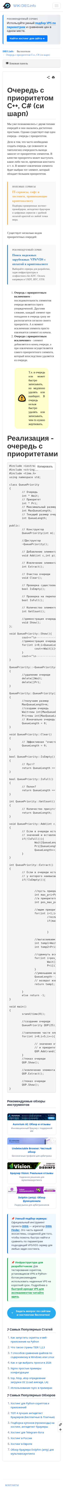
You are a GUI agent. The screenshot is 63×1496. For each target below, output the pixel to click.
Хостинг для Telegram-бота (27, 1432)
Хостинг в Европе (21, 1444)
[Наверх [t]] (60, 1429)
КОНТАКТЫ (12, 1485)
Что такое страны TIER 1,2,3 (28, 1347)
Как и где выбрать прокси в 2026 (31, 1362)
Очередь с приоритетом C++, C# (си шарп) (28, 54)
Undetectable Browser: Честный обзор (31, 1150)
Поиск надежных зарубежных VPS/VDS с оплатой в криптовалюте (30, 259)
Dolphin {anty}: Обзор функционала (31, 1199)
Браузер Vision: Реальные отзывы (31, 1173)
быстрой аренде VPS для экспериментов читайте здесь (27, 1292)
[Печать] (53, 77)
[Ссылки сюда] (60, 1424)
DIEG (25, 1226)
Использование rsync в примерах (31, 1387)
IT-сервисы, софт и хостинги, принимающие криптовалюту (29, 196)
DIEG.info (8, 51)
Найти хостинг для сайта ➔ (27, 38)
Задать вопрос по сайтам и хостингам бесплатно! (33, 1312)
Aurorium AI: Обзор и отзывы (32, 1124)
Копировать (45, 466)
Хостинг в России (21, 1438)
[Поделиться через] (48, 77)
